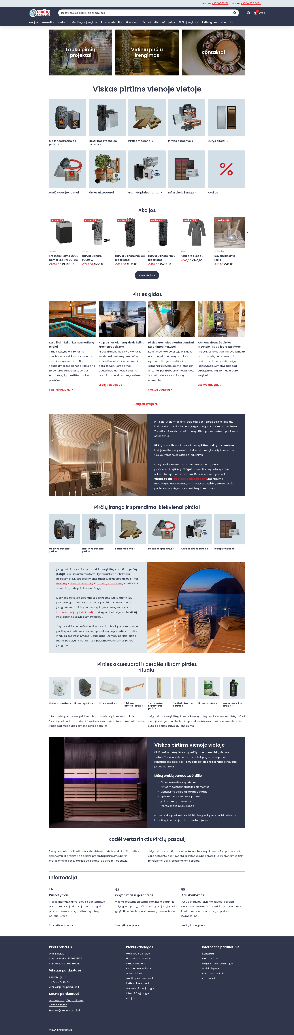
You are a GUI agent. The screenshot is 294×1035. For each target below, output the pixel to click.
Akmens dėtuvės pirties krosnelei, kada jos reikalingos (221, 346)
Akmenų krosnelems (139, 968)
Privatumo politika (213, 973)
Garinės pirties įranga (140, 988)
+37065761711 (220, 3)
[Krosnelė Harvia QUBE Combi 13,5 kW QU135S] (64, 232)
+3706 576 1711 (58, 1005)
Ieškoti (234, 12)
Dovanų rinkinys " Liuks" (225, 258)
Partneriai (208, 978)
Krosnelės (48, 22)
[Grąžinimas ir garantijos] (147, 889)
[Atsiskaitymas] (213, 889)
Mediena (62, 22)
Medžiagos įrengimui (85, 22)
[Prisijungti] (248, 12)
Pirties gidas (209, 22)
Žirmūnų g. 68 (57, 977)
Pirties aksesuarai (137, 983)
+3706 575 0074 (251, 3)
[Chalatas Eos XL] (196, 232)
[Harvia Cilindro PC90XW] (97, 232)
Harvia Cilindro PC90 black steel (161, 258)
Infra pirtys (168, 22)
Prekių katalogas (139, 947)
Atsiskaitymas (211, 968)
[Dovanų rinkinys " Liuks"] (229, 232)
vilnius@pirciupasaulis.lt (64, 987)
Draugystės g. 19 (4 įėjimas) (66, 1000)
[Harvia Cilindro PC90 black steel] (163, 232)
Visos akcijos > (147, 275)
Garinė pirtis (150, 22)
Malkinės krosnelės (138, 953)
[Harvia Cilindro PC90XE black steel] (130, 232)
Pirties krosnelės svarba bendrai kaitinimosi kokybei (171, 349)
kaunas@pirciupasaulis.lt (65, 1010)
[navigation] (247, 232)
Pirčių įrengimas (188, 22)
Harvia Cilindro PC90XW (92, 258)
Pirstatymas (210, 958)
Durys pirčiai (134, 973)
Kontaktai (227, 22)
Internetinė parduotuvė (220, 947)
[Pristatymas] (81, 889)
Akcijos (33, 22)
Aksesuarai (132, 22)
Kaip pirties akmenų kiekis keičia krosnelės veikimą (122, 346)
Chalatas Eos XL (192, 256)
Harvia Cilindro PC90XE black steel (130, 258)
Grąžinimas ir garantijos (217, 963)
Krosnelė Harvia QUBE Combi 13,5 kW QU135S (63, 258)
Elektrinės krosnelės (138, 958)
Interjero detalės (111, 22)
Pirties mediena (136, 963)
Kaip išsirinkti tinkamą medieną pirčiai (72, 349)
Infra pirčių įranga (137, 993)
